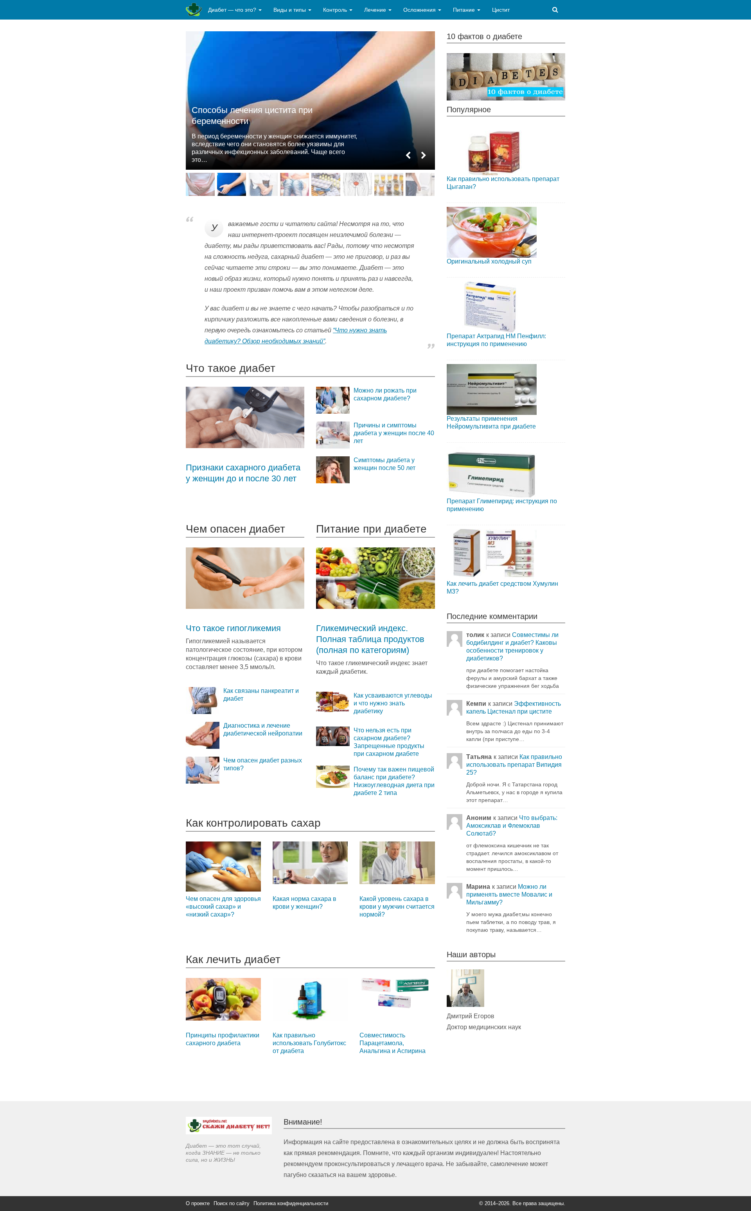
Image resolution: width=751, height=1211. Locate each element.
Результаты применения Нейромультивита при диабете (491, 422)
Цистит (501, 10)
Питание (464, 10)
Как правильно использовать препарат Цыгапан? (503, 183)
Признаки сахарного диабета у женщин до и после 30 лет (243, 473)
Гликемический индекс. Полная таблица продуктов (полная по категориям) (370, 639)
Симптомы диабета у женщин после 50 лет (384, 464)
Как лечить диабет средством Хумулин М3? (502, 587)
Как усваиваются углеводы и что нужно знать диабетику (393, 703)
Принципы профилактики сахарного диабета (222, 1039)
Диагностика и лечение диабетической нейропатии (262, 729)
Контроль (336, 10)
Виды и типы (290, 10)
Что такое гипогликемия (233, 628)
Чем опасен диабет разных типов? (262, 764)
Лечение (376, 10)
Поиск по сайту (232, 1203)
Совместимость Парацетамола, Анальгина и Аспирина (392, 1043)
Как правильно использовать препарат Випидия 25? (514, 765)
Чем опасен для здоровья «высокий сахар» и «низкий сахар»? (223, 906)
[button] (407, 156)
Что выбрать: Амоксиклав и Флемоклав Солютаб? (511, 826)
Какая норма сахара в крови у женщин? (304, 902)
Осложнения (420, 10)
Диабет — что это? (233, 10)
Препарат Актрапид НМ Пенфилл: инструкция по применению (496, 340)
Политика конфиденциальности (290, 1203)
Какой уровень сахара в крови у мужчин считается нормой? (397, 906)
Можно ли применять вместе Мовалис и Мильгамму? (509, 894)
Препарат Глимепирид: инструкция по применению (502, 505)
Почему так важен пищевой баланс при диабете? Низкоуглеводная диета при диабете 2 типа (394, 781)
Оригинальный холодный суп (489, 261)
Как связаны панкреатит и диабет (261, 694)
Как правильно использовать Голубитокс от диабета (309, 1043)
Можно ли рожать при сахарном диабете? (385, 394)
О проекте (198, 1203)
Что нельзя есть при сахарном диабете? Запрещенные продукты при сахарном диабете (389, 742)
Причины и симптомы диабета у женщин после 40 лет (394, 433)
